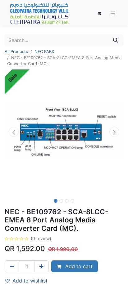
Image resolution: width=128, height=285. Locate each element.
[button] (13, 131)
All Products (16, 51)
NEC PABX (44, 51)
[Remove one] (12, 266)
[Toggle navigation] (112, 13)
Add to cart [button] (78, 266)
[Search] (115, 40)
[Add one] (41, 266)
